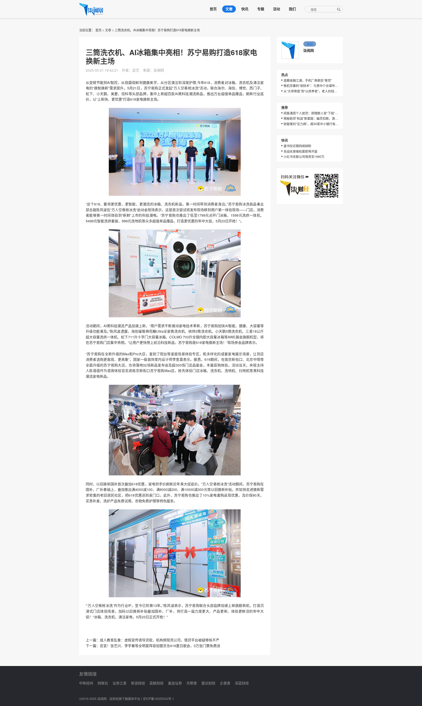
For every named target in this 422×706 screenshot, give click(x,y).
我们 (292, 8)
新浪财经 (138, 683)
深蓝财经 (242, 683)
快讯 (244, 8)
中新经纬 (86, 683)
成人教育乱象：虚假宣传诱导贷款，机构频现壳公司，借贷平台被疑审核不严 (159, 639)
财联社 (103, 683)
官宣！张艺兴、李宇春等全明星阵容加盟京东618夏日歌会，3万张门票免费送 (160, 645)
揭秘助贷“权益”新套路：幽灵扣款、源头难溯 (311, 118)
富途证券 (175, 683)
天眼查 (191, 683)
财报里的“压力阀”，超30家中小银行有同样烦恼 (311, 124)
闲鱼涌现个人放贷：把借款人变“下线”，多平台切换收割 (311, 113)
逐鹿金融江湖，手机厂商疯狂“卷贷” (308, 80)
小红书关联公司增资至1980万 (304, 156)
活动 (276, 8)
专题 (260, 8)
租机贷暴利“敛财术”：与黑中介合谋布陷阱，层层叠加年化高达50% (311, 85)
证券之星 (120, 683)
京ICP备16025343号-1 (158, 698)
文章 (229, 8)
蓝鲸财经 (156, 683)
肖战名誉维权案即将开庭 (300, 151)
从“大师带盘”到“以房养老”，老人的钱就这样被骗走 (311, 91)
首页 (213, 8)
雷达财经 (208, 683)
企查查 (225, 683)
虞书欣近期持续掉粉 (297, 145)
